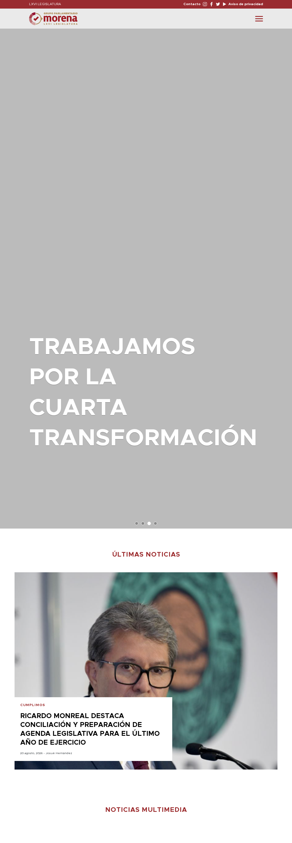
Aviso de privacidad (245, 4)
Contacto (191, 4)
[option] (146, 276)
